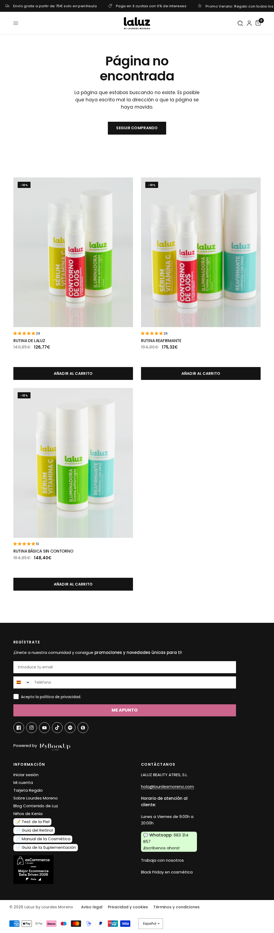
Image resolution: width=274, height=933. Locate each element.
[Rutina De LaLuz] (73, 252)
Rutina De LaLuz (29, 340)
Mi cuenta (23, 782)
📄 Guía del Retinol (34, 830)
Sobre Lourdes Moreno (35, 798)
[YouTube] (44, 727)
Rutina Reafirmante (161, 340)
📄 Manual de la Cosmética (43, 839)
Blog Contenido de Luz (35, 806)
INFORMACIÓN (29, 764)
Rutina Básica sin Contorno (43, 551)
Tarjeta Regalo (28, 790)
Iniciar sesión (26, 775)
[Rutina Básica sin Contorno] (73, 463)
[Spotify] (70, 727)
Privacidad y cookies (128, 907)
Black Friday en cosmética (167, 872)
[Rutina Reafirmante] (201, 252)
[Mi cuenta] (249, 23)
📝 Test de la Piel (33, 821)
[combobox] (23, 682)
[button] (24, 333)
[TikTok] (57, 727)
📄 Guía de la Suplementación (46, 847)
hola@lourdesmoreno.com (167, 786)
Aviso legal (91, 907)
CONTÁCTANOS (158, 764)
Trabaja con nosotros (162, 860)
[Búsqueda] (240, 23)
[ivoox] (83, 727)
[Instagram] (31, 727)
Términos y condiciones (176, 907)
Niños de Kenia (28, 813)
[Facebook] (18, 727)
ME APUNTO (125, 710)
